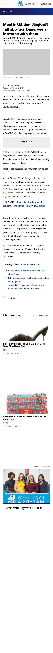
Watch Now (45, 4)
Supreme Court (25, 95)
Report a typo (10, 298)
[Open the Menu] (4, 4)
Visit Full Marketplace (41, 315)
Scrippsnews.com (31, 264)
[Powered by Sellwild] (46, 466)
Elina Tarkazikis (13, 85)
